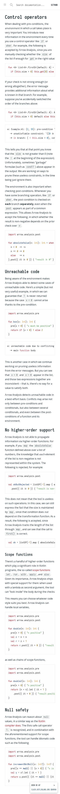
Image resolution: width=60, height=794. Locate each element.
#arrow (53, 789)
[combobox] (33, 5)
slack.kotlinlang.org (40, 789)
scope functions (41, 570)
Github (54, 5)
